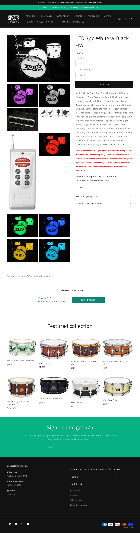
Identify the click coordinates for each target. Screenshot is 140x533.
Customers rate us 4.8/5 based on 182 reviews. (29, 276)
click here (11, 494)
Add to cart (104, 84)
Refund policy (76, 500)
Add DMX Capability (83, 70)
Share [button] (81, 187)
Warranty (74, 495)
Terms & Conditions (78, 505)
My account (75, 490)
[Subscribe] (92, 447)
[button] (120, 19)
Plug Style (79, 58)
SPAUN (131, 527)
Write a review (88, 299)
